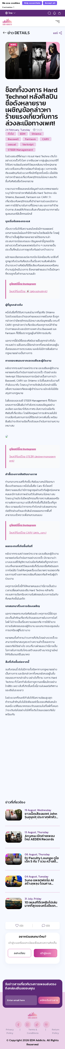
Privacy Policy (10, 1031)
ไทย (10, 13)
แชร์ (55, 33)
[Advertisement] (32, 754)
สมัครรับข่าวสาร (49, 1000)
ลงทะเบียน (19, 953)
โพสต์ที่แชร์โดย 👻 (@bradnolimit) (28, 291)
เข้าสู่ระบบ (45, 953)
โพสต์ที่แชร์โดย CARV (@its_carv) (27, 533)
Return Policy (55, 1031)
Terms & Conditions (32, 1031)
